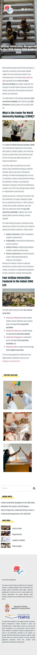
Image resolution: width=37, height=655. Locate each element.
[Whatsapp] (29, 9)
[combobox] (16, 488)
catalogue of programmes (10, 361)
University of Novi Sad (13, 330)
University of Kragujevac (14, 337)
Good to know (17, 528)
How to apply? (17, 546)
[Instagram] (26, 9)
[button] (11, 19)
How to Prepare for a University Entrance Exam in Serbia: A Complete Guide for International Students (18, 512)
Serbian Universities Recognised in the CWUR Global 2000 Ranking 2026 (18, 504)
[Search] (34, 488)
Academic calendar (18, 540)
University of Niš (11, 346)
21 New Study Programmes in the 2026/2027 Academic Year (16, 515)
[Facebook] (23, 9)
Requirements (17, 534)
